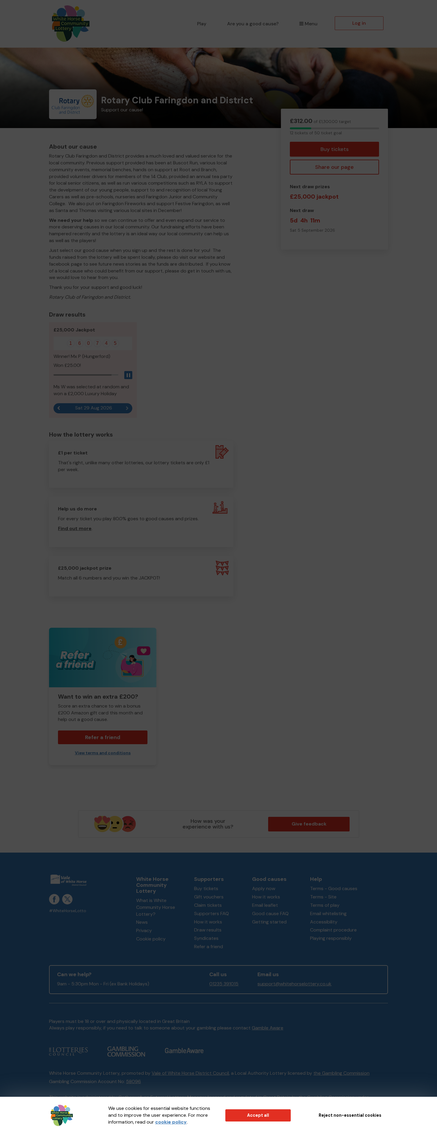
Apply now (263, 888)
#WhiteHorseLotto (67, 910)
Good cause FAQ (270, 913)
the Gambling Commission (341, 1073)
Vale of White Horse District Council (190, 1073)
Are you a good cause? (253, 24)
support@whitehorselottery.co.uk (294, 984)
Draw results (207, 930)
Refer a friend (208, 946)
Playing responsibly (331, 938)
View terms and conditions (103, 753)
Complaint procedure (333, 930)
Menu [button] (311, 24)
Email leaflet (265, 905)
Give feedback (309, 824)
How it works (208, 922)
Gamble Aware (267, 1028)
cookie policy (171, 1122)
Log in (359, 23)
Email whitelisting (328, 913)
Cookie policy (151, 939)
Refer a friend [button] (102, 737)
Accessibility (323, 922)
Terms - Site (323, 897)
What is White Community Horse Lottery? (155, 907)
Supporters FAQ (211, 913)
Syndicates (206, 938)
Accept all (258, 1115)
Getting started (269, 922)
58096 (133, 1081)
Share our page (334, 167)
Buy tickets (334, 149)
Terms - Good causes (333, 888)
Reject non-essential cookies (350, 1115)
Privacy (144, 930)
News (142, 922)
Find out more (75, 528)
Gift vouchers (209, 897)
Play (201, 24)
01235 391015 (223, 984)
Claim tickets (208, 905)
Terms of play (324, 905)
